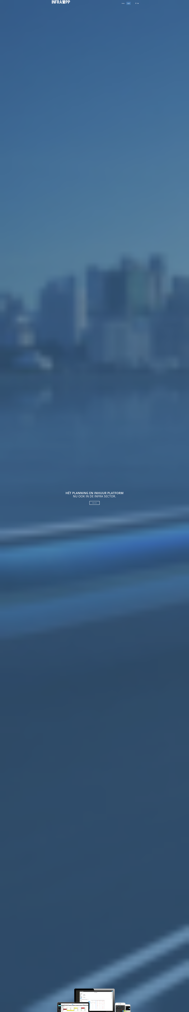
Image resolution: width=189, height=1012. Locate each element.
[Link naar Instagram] (136, 3)
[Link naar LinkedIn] (138, 3)
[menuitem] (123, 3)
